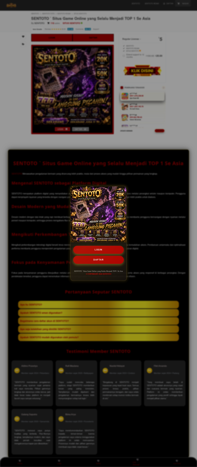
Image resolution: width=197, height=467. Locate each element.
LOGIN (98, 250)
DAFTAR (98, 260)
